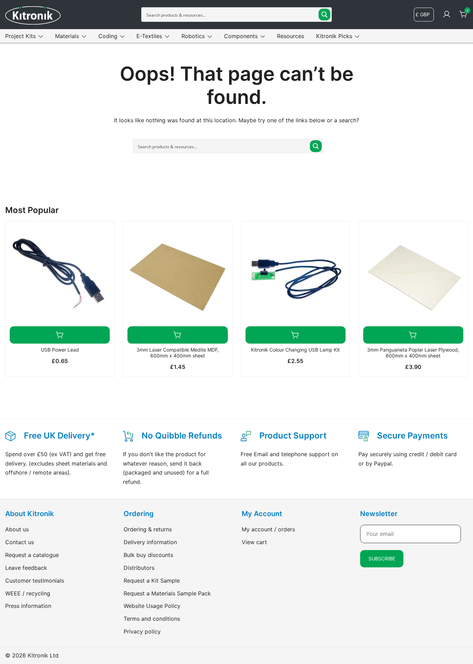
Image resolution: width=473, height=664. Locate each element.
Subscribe (381, 558)
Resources (290, 36)
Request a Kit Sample (152, 580)
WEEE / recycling (27, 593)
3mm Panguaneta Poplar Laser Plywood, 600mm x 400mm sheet (413, 352)
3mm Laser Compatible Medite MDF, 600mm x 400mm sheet (177, 352)
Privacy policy (142, 631)
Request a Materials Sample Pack (167, 593)
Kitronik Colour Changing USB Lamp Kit (295, 350)
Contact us (19, 542)
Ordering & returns (148, 529)
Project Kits (20, 36)
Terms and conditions (152, 618)
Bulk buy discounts (148, 554)
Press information (28, 605)
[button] (60, 335)
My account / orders (268, 529)
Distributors (139, 567)
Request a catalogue (32, 554)
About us (17, 529)
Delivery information (150, 542)
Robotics (193, 36)
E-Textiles (149, 36)
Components (241, 36)
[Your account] (447, 14)
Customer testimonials (34, 580)
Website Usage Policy (152, 605)
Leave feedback (26, 567)
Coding (107, 36)
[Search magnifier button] (324, 14)
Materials (67, 36)
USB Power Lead (60, 350)
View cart (254, 542)
